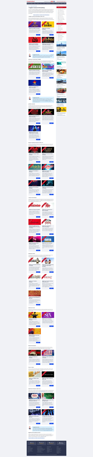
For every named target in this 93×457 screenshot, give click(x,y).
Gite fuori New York (60, 20)
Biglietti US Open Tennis (60, 16)
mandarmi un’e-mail (43, 436)
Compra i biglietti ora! (59, 49)
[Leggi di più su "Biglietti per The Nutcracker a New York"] (34, 412)
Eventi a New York (60, 39)
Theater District (33, 200)
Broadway (53, 3)
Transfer (38, 3)
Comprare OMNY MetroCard (61, 14)
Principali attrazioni (48, 3)
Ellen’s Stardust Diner (49, 428)
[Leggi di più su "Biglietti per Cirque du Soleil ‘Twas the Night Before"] (48, 396)
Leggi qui (38, 34)
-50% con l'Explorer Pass (61, 10)
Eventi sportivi (59, 30)
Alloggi (34, 3)
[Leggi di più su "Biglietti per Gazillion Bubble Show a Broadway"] (48, 66)
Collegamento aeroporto (61, 36)
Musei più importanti (60, 29)
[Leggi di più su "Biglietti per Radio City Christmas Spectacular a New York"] (34, 396)
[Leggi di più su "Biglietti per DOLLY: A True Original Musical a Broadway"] (34, 128)
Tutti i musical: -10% (60, 15)
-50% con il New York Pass (61, 11)
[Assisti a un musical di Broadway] (61, 109)
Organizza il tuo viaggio (29, 3)
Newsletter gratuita (60, 35)
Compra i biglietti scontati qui (60, 105)
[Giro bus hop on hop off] (61, 90)
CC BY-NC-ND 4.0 (55, 454)
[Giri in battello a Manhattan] (61, 53)
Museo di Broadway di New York (48, 430)
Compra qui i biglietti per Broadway (61, 115)
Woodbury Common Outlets (61, 19)
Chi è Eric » (52, 54)
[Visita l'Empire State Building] (61, 44)
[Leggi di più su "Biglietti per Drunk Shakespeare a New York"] (34, 293)
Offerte (61, 3)
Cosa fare (44, 3)
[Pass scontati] (61, 62)
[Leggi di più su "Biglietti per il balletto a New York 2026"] (34, 374)
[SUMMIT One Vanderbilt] (61, 100)
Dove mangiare (57, 3)
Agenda (64, 3)
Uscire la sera (59, 26)
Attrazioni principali (60, 25)
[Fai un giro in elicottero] (61, 81)
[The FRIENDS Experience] (61, 71)
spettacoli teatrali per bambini (46, 60)
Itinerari (59, 40)
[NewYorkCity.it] (31, 1)
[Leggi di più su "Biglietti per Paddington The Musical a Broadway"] (34, 83)
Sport (40, 3)
